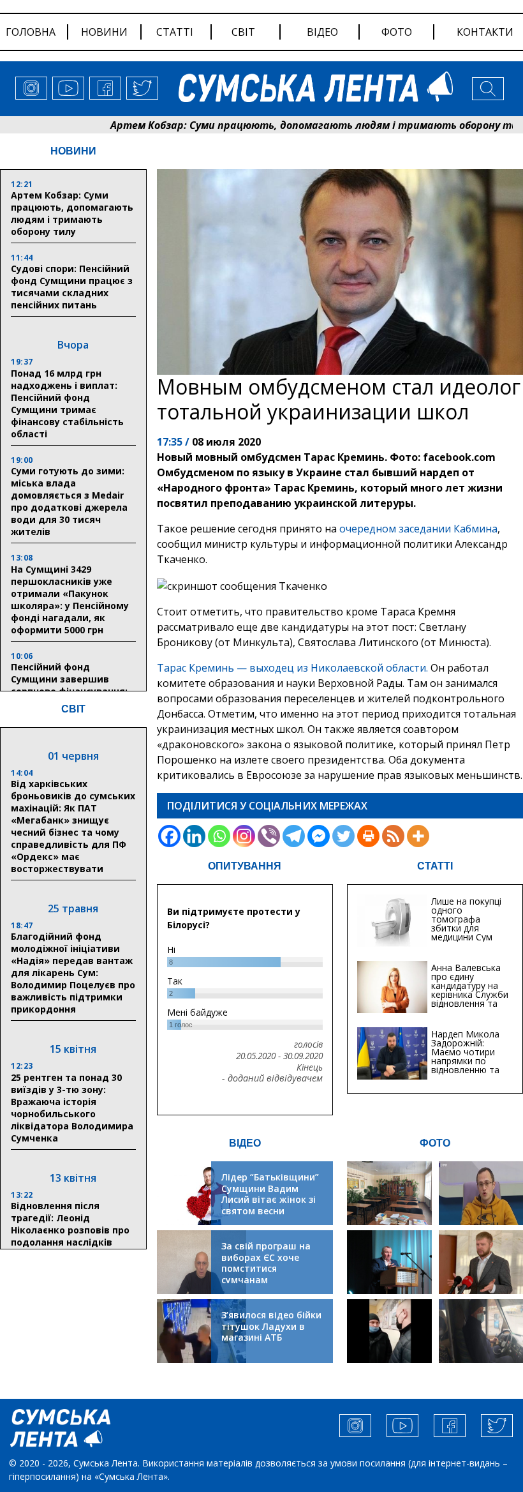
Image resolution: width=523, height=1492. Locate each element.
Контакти (485, 32)
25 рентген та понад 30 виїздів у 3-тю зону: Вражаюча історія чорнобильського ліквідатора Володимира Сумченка (72, 1107)
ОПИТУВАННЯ (244, 866)
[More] (418, 836)
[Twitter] (343, 836)
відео (322, 32)
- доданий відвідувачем (272, 1078)
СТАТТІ (435, 866)
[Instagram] (244, 836)
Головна (30, 32)
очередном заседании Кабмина (418, 529)
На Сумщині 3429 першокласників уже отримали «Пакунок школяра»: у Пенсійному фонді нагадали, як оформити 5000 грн (70, 599)
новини (104, 32)
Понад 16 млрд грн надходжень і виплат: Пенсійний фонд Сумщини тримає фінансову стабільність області (67, 403)
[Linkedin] (194, 836)
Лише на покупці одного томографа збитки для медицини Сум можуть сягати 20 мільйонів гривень (466, 932)
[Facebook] (169, 836)
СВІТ (73, 709)
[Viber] (269, 836)
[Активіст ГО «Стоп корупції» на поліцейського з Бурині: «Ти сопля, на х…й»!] (389, 1331)
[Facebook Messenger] (318, 836)
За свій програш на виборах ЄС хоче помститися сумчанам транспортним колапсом (266, 1274)
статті (174, 32)
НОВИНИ (73, 151)
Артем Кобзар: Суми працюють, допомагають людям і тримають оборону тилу (281, 125)
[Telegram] (294, 836)
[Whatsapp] (219, 836)
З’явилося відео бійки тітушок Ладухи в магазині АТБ (271, 1326)
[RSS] (393, 836)
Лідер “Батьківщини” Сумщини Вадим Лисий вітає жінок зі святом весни (270, 1194)
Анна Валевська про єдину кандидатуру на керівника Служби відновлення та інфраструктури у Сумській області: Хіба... (469, 998)
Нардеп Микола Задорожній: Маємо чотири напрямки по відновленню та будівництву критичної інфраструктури (465, 1065)
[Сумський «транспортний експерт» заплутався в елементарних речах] (481, 1193)
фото (396, 32)
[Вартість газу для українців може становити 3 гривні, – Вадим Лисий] (481, 1262)
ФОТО (435, 1143)
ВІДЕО (245, 1143)
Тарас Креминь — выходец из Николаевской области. (292, 668)
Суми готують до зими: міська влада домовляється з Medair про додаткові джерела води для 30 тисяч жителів (69, 501)
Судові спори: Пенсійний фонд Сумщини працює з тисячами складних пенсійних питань (72, 286)
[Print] (368, 836)
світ (243, 32)
